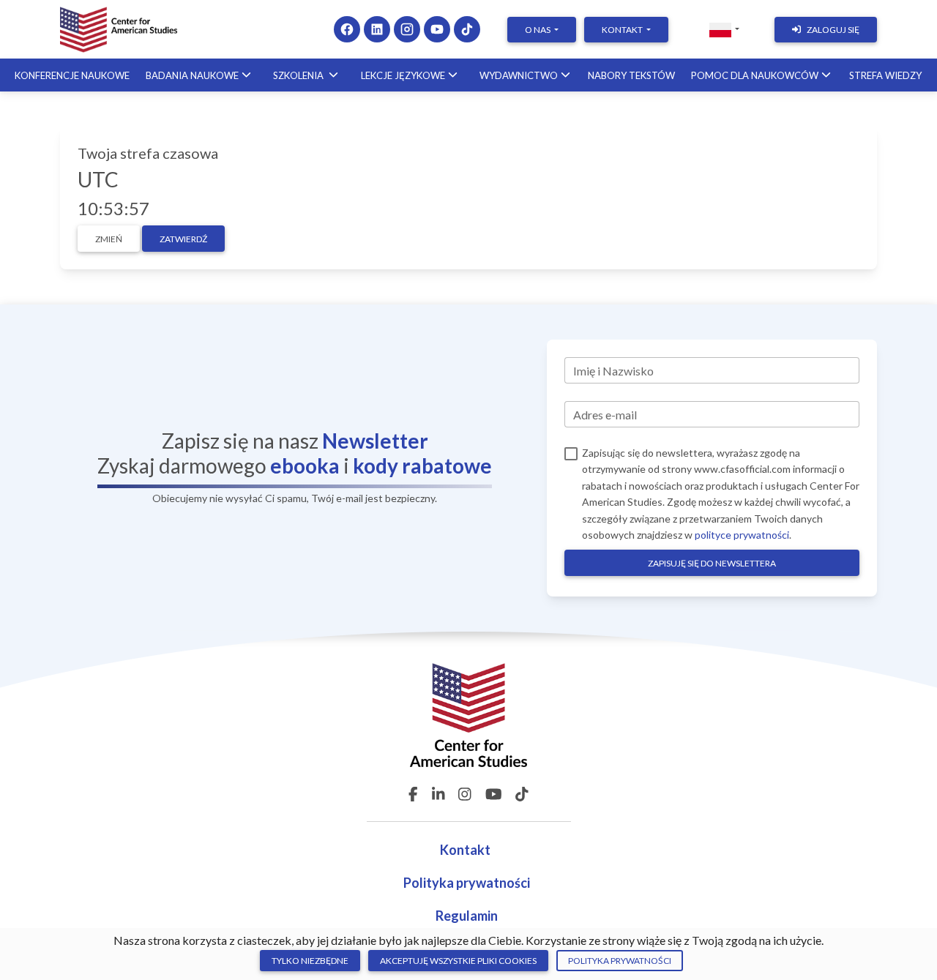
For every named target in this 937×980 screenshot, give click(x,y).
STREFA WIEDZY (885, 75)
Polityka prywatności (466, 883)
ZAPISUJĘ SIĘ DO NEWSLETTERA (712, 563)
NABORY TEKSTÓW (631, 75)
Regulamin (467, 916)
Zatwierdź (183, 238)
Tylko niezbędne (310, 960)
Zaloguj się (833, 29)
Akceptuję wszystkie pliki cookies (458, 960)
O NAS (538, 29)
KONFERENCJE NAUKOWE (72, 75)
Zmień (108, 238)
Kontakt (466, 850)
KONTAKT (623, 29)
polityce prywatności (742, 534)
